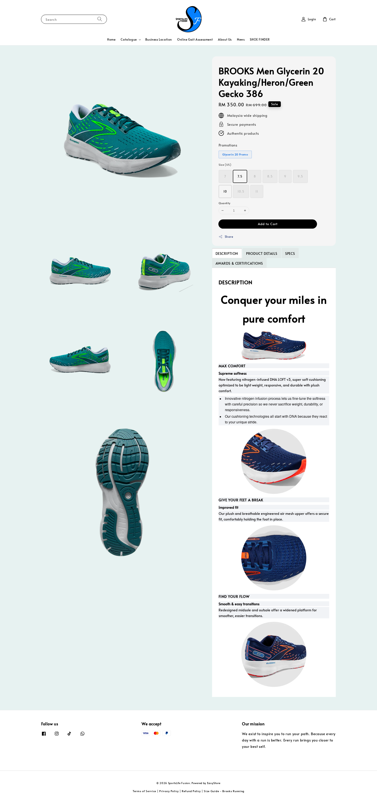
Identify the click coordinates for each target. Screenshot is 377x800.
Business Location (158, 39)
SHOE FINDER (260, 39)
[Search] (100, 19)
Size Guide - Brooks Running (224, 791)
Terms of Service (144, 791)
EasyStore (214, 783)
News (241, 39)
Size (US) (225, 165)
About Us (225, 39)
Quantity (224, 203)
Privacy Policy (169, 791)
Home (111, 39)
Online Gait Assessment (195, 39)
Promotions (228, 145)
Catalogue (129, 39)
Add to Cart (268, 223)
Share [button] (229, 236)
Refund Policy (191, 791)
